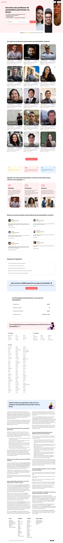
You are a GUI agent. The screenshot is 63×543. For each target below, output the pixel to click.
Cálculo (49, 336)
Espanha (9, 362)
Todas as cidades (29, 537)
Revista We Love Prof (39, 520)
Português (19, 531)
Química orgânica (35, 339)
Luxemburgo (10, 374)
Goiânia (28, 532)
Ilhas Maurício (10, 368)
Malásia (17, 374)
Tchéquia (9, 390)
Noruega (24, 378)
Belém (16, 335)
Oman (16, 380)
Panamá (24, 380)
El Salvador (17, 358)
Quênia (9, 384)
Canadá (17, 354)
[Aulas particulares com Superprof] (4, 2)
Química (42, 335)
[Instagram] (53, 540)
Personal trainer (20, 521)
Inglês (19, 520)
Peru (23, 381)
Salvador (9, 339)
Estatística (42, 338)
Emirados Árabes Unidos (25, 359)
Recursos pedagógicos (39, 521)
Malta (24, 374)
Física (34, 335)
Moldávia (9, 377)
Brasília (24, 335)
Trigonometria (35, 336)
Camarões (9, 354)
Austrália (17, 348)
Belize (9, 351)
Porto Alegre (10, 338)
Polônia (9, 383)
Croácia (24, 357)
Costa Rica (17, 357)
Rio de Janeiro (25, 338)
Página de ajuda (38, 522)
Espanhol (19, 527)
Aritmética (34, 338)
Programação (20, 532)
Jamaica (17, 371)
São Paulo (17, 339)
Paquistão (9, 381)
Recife (16, 338)
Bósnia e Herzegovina (26, 351)
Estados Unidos (18, 362)
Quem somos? (11, 520)
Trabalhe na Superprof (12, 527)
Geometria (49, 335)
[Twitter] (52, 540)
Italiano (19, 530)
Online (24, 339)
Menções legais (11, 521)
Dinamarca (9, 358)
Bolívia (17, 351)
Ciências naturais (50, 339)
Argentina (9, 348)
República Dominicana (26, 384)
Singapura (17, 387)
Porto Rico (17, 383)
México (17, 375)
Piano (19, 529)
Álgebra (42, 336)
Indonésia (24, 368)
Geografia (19, 528)
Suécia (24, 387)
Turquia (24, 390)
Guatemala (24, 365)
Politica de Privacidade (12, 522)
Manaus (24, 336)
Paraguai (17, 381)
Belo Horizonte (10, 335)
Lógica (49, 338)
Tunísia (17, 390)
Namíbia (24, 377)
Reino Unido (17, 384)
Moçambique (25, 375)
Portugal (24, 383)
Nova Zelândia (10, 380)
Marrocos (9, 375)
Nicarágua (9, 378)
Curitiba (9, 336)
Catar (24, 354)
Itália (9, 371)
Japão (24, 371)
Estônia (24, 362)
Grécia (17, 365)
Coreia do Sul (10, 357)
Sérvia (9, 387)
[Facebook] (50, 540)
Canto (19, 522)
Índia (16, 368)
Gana (9, 365)
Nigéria (17, 378)
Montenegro (17, 377)
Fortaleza (17, 336)
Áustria (24, 348)
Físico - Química (43, 339)
